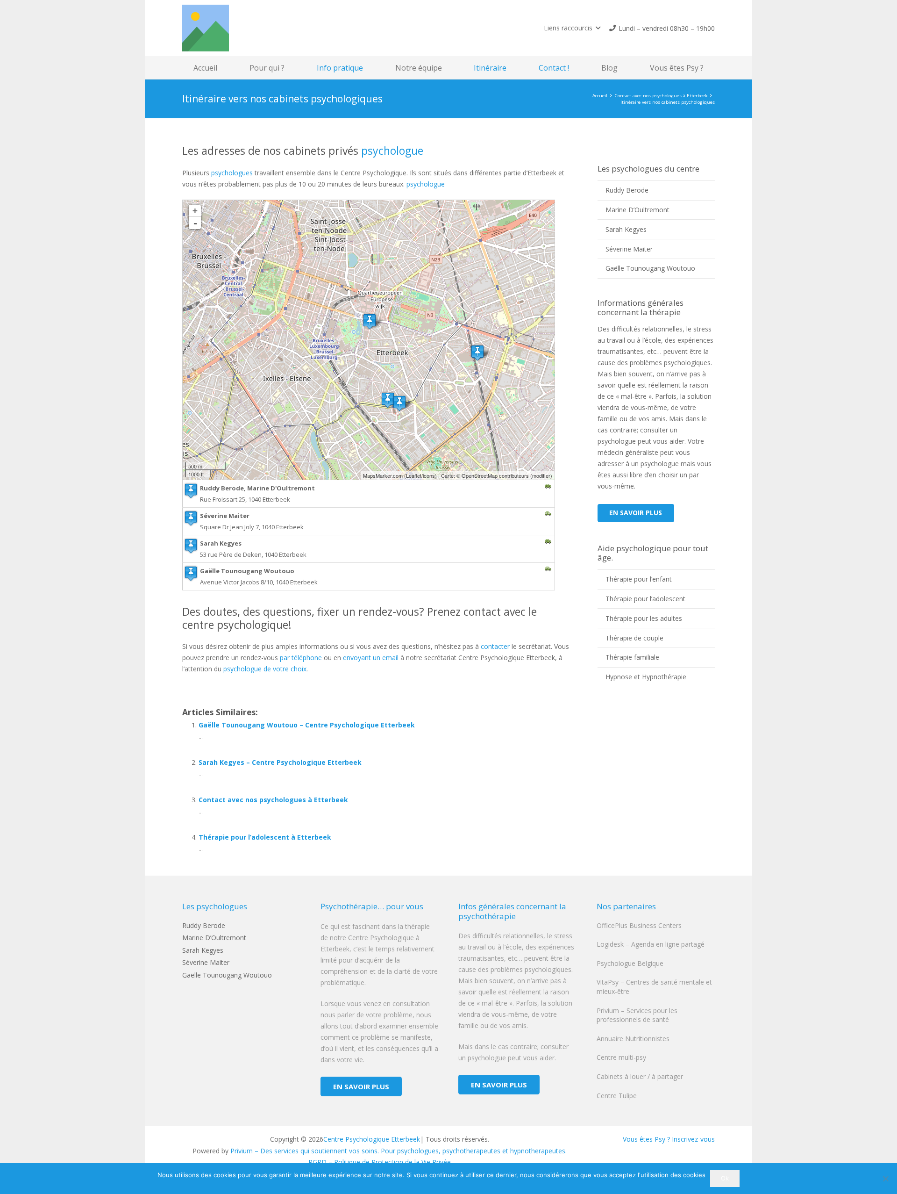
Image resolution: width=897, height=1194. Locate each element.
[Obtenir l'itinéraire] (548, 486)
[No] (885, 1178)
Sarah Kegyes (626, 229)
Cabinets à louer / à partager (640, 1076)
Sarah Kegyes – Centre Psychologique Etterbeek (280, 762)
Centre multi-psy (621, 1057)
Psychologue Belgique (630, 963)
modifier (541, 475)
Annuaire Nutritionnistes (633, 1038)
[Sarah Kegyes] (477, 352)
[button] (572, 28)
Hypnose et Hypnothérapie (645, 676)
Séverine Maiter (629, 249)
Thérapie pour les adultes (643, 618)
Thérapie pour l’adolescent (645, 598)
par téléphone (301, 657)
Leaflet (413, 475)
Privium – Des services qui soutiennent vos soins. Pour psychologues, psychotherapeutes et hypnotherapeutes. (398, 1150)
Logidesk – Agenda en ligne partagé (651, 944)
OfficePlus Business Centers (639, 925)
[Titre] (205, 28)
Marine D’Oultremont (637, 209)
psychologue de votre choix (264, 668)
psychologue (392, 150)
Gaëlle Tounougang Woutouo (650, 268)
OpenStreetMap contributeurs (495, 475)
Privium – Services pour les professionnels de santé (637, 1015)
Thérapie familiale (632, 657)
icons (429, 475)
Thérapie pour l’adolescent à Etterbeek (265, 837)
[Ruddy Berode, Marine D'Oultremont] (369, 321)
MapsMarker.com (383, 475)
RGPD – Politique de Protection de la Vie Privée (379, 1162)
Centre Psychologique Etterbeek (371, 1139)
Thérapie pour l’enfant (638, 579)
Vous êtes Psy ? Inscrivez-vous (669, 1139)
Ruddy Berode (626, 190)
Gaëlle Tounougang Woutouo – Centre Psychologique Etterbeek (307, 724)
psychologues (232, 172)
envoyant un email (371, 657)
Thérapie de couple (634, 637)
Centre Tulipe (617, 1095)
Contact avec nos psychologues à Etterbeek (273, 799)
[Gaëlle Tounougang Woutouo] (387, 400)
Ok (725, 1178)
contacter (495, 646)
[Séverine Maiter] (399, 403)
